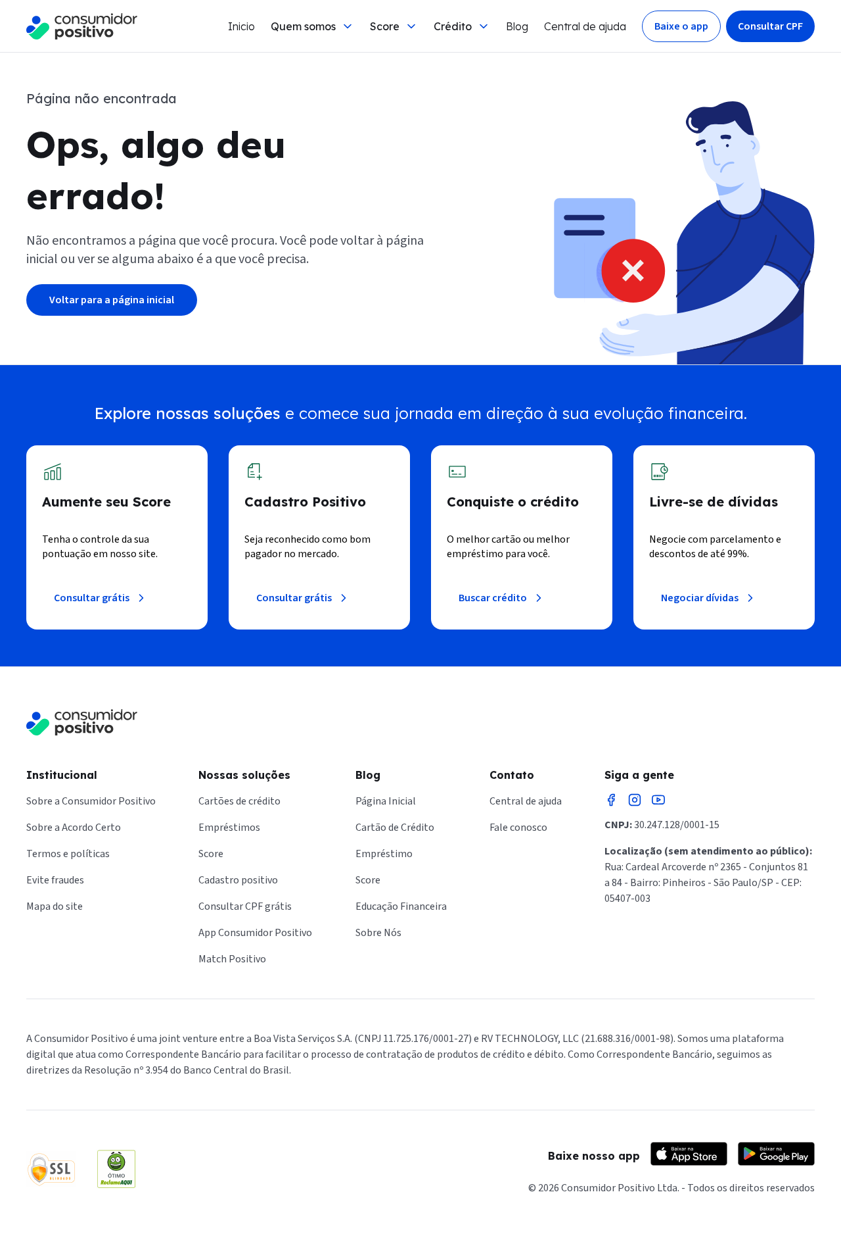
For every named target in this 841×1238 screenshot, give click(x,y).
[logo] (81, 26)
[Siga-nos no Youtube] (658, 799)
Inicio (241, 26)
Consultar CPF (770, 26)
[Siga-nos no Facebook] (611, 799)
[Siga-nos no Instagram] (634, 799)
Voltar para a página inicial (111, 300)
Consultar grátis (91, 598)
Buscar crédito (493, 598)
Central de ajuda (585, 26)
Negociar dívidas (700, 598)
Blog (517, 26)
